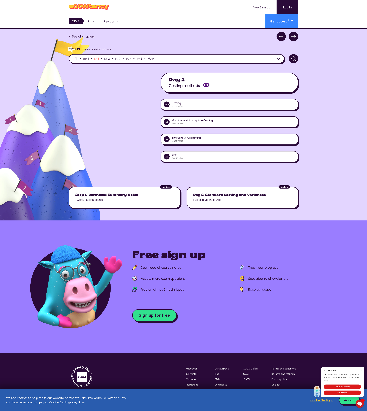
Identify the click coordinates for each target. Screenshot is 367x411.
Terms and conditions (284, 368)
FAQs (217, 379)
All (76, 58)
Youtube (191, 379)
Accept (349, 400)
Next (293, 36)
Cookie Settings (321, 400)
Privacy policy (279, 379)
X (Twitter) (192, 373)
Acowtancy (89, 7)
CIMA (76, 21)
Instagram (192, 384)
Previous (281, 36)
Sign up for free (154, 315)
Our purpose (222, 368)
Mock (151, 58)
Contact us (221, 384)
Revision (109, 21)
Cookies (276, 384)
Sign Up (261, 7)
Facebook (191, 368)
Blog (217, 373)
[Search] (293, 58)
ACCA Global (250, 368)
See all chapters (83, 36)
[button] (360, 404)
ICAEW (247, 379)
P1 (89, 21)
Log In (287, 7)
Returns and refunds (283, 373)
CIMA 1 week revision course (90, 49)
